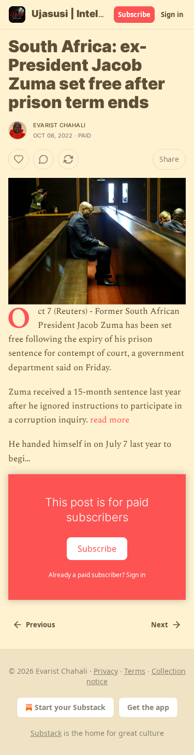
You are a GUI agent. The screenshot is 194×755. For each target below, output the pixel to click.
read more (109, 420)
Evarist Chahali (59, 125)
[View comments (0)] (43, 159)
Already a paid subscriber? (97, 574)
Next (159, 624)
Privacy (106, 671)
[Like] (18, 159)
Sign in (172, 14)
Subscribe (134, 14)
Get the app (148, 707)
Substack (46, 733)
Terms (134, 671)
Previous (40, 624)
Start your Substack (70, 707)
